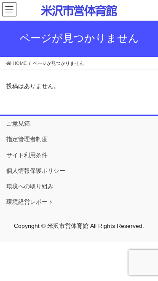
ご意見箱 (18, 123)
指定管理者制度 (27, 139)
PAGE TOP (146, 265)
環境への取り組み (30, 186)
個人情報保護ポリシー (35, 170)
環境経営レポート (30, 201)
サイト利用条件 (27, 155)
